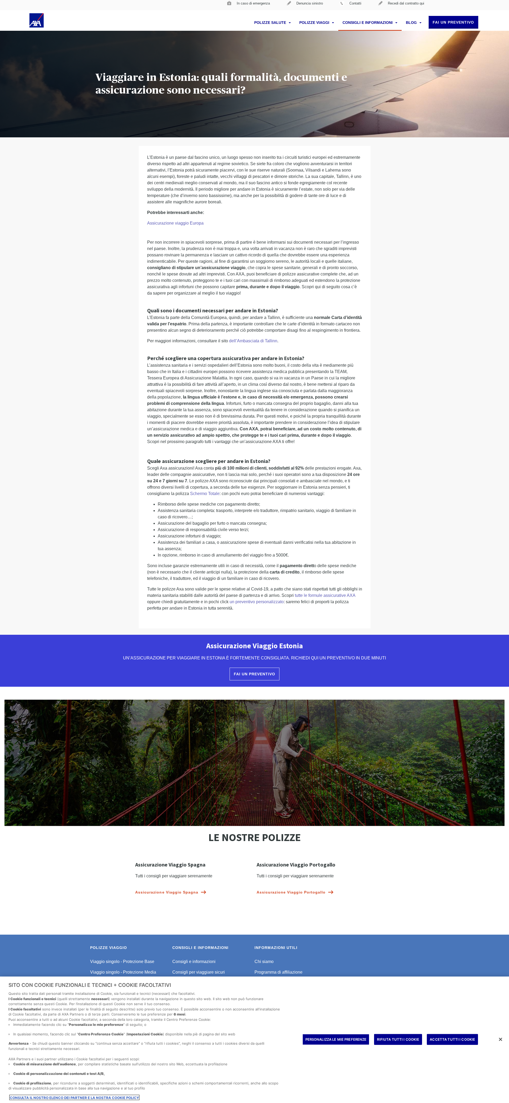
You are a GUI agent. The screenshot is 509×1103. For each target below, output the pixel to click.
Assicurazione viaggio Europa (175, 223)
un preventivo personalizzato (257, 601)
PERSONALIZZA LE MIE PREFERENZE (336, 1039)
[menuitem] (248, 5)
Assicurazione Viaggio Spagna (166, 892)
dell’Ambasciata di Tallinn (253, 341)
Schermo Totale (205, 493)
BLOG (412, 22)
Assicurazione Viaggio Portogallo (291, 892)
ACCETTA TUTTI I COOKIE (452, 1039)
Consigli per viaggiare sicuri (198, 972)
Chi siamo (264, 961)
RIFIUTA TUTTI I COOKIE (398, 1039)
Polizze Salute (270, 22)
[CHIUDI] (500, 1039)
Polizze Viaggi (314, 22)
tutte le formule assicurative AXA (325, 595)
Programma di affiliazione (278, 972)
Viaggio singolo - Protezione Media (123, 972)
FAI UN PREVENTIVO (453, 22)
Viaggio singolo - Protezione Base (122, 961)
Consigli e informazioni (368, 22)
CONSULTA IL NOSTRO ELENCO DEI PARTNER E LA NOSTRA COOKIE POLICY (74, 1097)
